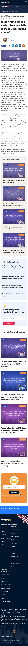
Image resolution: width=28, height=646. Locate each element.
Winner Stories (15, 11)
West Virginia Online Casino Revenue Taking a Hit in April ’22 (13, 181)
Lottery (9, 9)
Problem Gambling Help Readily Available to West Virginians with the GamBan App (13, 268)
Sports (8, 11)
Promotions (3, 11)
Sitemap (3, 636)
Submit (9, 323)
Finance (13, 6)
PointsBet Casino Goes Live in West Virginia (12, 295)
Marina (11, 39)
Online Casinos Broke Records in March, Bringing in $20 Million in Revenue (14, 363)
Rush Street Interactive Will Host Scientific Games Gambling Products (12, 286)
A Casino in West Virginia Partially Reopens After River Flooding (12, 463)
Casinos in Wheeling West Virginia (5, 601)
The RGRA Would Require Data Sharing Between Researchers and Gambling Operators (13, 397)
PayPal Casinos (5, 534)
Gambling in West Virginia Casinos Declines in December (12, 228)
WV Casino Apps (6, 545)
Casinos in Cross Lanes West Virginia (5, 591)
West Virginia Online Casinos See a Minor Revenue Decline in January (13, 204)
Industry (18, 6)
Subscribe (14, 492)
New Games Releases (16, 9)
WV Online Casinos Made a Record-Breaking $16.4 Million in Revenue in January (13, 252)
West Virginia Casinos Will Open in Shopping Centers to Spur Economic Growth (13, 430)
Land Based (3, 9)
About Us (12, 636)
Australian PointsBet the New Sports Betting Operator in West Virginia (13, 277)
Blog (7, 636)
